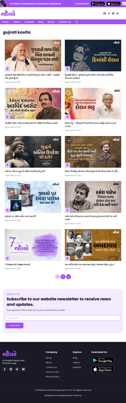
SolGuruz (77, 395)
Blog (40, 21)
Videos (16, 21)
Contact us (65, 21)
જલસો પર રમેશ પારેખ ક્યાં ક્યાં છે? (20, 216)
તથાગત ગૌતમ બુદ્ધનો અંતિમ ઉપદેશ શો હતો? (25, 171)
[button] (124, 4)
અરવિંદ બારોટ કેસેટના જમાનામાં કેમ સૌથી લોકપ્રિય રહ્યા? (31, 123)
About (50, 21)
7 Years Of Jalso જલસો (17, 264)
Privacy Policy (52, 376)
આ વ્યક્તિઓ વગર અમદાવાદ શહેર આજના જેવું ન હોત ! (90, 264)
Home (5, 21)
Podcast (29, 21)
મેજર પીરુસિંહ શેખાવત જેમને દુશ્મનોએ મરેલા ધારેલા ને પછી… (92, 171)
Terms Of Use (52, 372)
